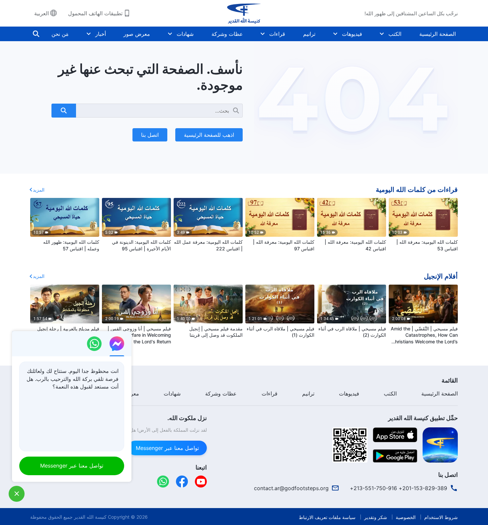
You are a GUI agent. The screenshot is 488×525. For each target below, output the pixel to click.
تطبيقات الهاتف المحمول (95, 13)
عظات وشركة (227, 34)
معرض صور (136, 34)
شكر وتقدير (375, 517)
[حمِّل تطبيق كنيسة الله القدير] (440, 444)
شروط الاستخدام (441, 517)
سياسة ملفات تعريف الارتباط (327, 517)
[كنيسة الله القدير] (244, 13)
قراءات (277, 34)
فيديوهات (352, 34)
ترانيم (309, 34)
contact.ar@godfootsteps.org (291, 488)
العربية (41, 13)
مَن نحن (60, 34)
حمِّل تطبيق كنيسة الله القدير (423, 417)
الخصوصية (406, 517)
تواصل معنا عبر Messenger (167, 448)
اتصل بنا (150, 134)
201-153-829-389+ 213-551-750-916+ (398, 488)
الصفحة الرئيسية (437, 34)
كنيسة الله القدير (90, 517)
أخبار (100, 34)
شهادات (185, 34)
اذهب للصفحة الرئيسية (209, 134)
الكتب (394, 34)
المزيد (38, 190)
